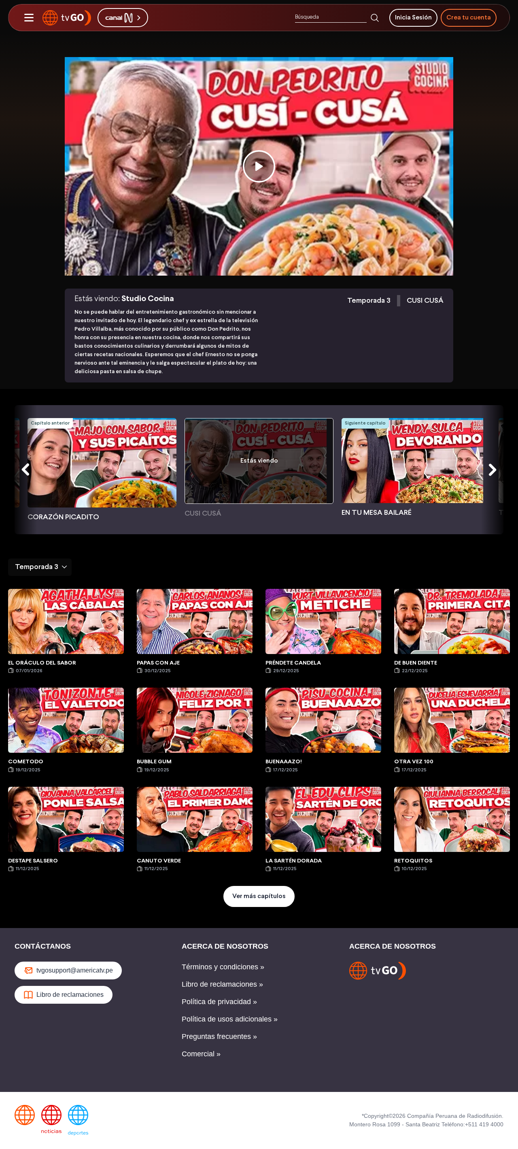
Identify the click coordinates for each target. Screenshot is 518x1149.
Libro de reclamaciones (70, 994)
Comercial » (201, 1054)
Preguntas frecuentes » (219, 1036)
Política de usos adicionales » (230, 1019)
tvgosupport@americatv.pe (74, 970)
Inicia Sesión (413, 18)
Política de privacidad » (219, 1002)
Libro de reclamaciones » (222, 984)
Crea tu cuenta (468, 18)
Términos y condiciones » (223, 967)
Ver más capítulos (259, 896)
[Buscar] (375, 18)
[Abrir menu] (28, 18)
